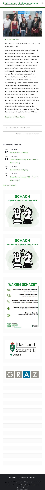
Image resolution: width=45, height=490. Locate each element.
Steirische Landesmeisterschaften (27, 134)
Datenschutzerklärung (27, 477)
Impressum (12, 477)
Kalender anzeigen (9, 185)
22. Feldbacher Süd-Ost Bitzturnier (18, 128)
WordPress (25, 485)
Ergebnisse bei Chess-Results (15, 117)
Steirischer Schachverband (25, 482)
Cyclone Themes (22, 488)
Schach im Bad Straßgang (19, 152)
